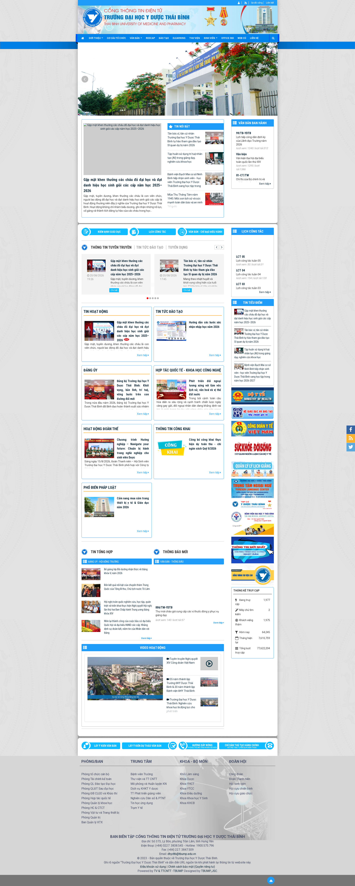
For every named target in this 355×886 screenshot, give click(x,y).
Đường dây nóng (202, 746)
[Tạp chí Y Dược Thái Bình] (252, 504)
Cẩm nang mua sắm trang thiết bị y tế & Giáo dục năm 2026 (133, 503)
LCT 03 (240, 246)
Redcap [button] (150, 38)
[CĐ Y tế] (252, 428)
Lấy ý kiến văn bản (105, 745)
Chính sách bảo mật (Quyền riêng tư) (191, 866)
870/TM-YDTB (164, 607)
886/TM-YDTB (164, 570)
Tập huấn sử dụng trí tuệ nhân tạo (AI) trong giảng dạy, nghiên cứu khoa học (185, 157)
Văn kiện (241, 131)
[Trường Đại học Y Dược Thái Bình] (92, 16)
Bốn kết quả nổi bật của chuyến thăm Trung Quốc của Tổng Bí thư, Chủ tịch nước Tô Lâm (127, 587)
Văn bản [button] (135, 38)
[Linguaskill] (252, 529)
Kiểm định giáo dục (109, 231)
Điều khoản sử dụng (153, 866)
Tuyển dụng (178, 247)
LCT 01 (240, 274)
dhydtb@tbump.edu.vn (182, 854)
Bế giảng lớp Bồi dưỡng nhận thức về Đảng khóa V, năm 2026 (126, 571)
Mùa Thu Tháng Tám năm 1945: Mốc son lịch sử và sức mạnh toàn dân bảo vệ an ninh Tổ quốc (185, 200)
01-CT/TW (242, 152)
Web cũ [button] (242, 38)
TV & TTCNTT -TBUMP (168, 871)
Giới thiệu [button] (95, 38)
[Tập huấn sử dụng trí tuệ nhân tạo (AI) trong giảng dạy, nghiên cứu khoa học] (96, 266)
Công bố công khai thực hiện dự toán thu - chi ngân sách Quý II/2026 (205, 444)
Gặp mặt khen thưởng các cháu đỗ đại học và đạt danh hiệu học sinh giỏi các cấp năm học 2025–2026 (123, 185)
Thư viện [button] (194, 38)
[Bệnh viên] (252, 516)
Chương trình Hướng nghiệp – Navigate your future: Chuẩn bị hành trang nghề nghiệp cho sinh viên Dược (133, 448)
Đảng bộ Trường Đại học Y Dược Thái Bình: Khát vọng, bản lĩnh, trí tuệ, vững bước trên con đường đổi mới (133, 390)
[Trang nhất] (83, 38)
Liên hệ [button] (254, 38)
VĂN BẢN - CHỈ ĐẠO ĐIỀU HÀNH (205, 231)
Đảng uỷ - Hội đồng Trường (103, 561)
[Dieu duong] (252, 549)
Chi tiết (114, 290)
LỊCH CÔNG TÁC (157, 231)
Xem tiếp (264, 183)
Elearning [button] (179, 38)
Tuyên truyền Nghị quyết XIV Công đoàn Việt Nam (182, 660)
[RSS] (246, 2)
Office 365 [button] (227, 38)
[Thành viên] (239, 2)
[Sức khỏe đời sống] (252, 448)
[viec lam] (252, 575)
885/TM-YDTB (164, 588)
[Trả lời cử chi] (252, 488)
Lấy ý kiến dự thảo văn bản (145, 745)
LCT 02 (240, 260)
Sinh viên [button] (210, 38)
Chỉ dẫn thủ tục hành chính (242, 746)
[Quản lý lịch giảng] (252, 468)
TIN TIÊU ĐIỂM (252, 303)
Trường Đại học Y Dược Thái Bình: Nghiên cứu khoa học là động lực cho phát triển (181, 705)
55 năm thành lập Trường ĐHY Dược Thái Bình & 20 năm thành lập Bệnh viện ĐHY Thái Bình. (181, 685)
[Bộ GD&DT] (252, 412)
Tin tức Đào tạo (149, 247)
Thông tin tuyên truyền (111, 247)
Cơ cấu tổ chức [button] (116, 38)
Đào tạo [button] (164, 38)
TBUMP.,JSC (209, 871)
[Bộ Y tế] (252, 395)
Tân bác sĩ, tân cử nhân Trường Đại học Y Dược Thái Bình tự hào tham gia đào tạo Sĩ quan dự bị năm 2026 (184, 139)
